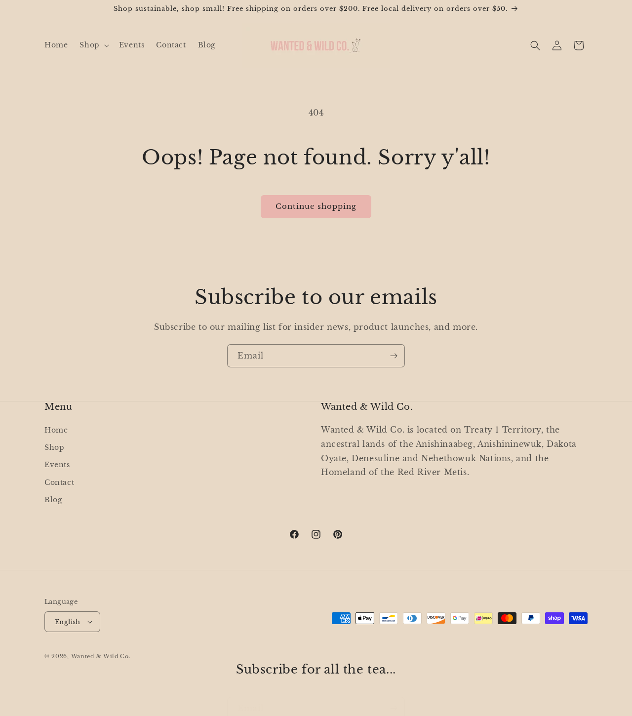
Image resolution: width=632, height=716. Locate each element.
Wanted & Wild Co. (101, 656)
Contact (59, 482)
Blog (53, 499)
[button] (93, 45)
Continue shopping (316, 206)
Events (57, 464)
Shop (54, 447)
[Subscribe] (393, 355)
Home (56, 430)
